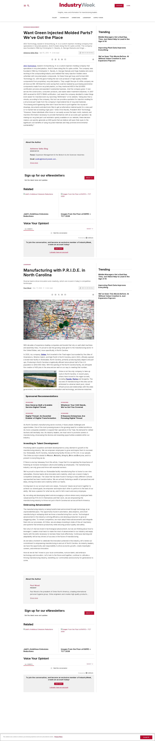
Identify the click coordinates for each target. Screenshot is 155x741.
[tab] (29, 228)
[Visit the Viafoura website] (89, 238)
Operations (76, 17)
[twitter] (59, 59)
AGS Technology (30, 66)
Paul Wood (27, 288)
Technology (64, 17)
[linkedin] (55, 59)
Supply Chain (98, 17)
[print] (93, 59)
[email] (65, 59)
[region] (59, 233)
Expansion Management (31, 27)
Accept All (146, 737)
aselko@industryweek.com (45, 159)
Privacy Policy (58, 736)
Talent (54, 17)
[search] (28, 5)
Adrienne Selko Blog (31, 53)
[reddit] (62, 59)
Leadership (87, 17)
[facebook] (52, 59)
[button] (25, 5)
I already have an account (58, 252)
